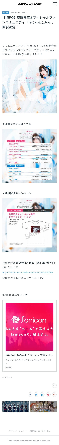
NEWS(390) (7, 377)
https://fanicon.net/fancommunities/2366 (27, 272)
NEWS (6, 13)
